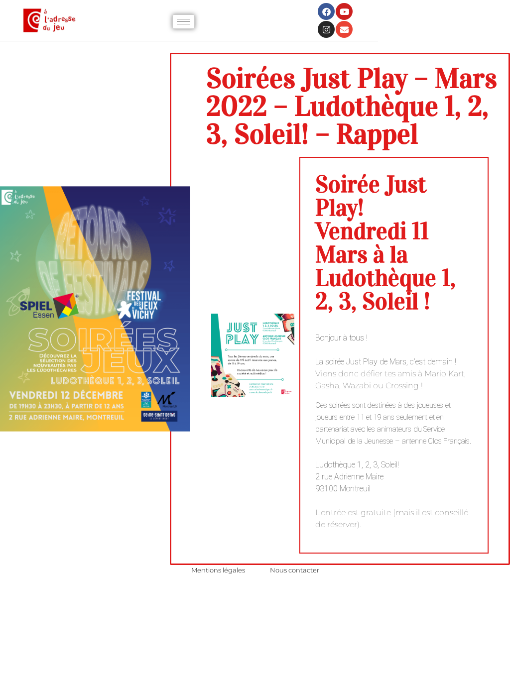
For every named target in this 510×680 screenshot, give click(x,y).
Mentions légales (218, 570)
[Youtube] (344, 11)
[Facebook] (326, 11)
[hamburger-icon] (183, 21)
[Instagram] (326, 29)
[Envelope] (344, 29)
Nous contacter (294, 570)
